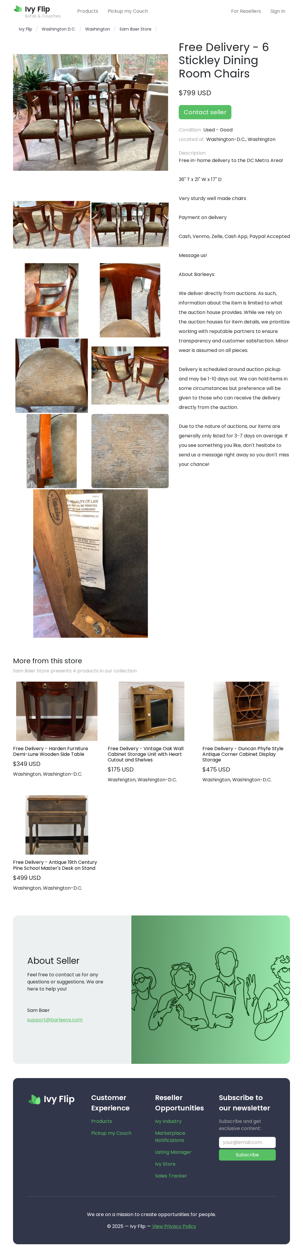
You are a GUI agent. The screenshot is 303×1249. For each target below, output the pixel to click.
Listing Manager (173, 1152)
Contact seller (205, 112)
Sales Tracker (171, 1175)
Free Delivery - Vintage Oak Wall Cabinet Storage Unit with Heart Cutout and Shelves (145, 754)
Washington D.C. (59, 29)
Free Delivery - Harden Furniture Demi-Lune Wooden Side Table (50, 751)
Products (87, 11)
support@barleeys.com (55, 1019)
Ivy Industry (168, 1121)
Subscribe (247, 1154)
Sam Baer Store (136, 29)
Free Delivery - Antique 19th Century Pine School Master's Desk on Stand (55, 865)
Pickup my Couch (128, 11)
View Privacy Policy (174, 1226)
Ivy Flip (25, 29)
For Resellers (246, 11)
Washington (97, 29)
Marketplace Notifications (170, 1137)
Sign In (277, 11)
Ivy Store (165, 1164)
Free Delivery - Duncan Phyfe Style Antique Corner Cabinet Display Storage (242, 754)
